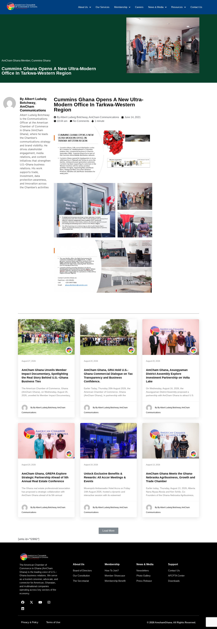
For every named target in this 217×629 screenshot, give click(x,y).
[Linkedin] (23, 609)
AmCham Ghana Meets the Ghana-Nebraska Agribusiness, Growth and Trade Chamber (170, 477)
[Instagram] (49, 602)
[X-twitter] (31, 602)
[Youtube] (40, 602)
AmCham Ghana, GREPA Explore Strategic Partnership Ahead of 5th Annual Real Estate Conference (45, 477)
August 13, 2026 (153, 465)
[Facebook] (23, 602)
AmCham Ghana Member (16, 60)
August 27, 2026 (29, 361)
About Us (78, 564)
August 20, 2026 (91, 361)
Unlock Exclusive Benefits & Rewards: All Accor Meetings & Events (105, 477)
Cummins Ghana (41, 60)
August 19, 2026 (91, 465)
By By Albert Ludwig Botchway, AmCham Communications (43, 410)
